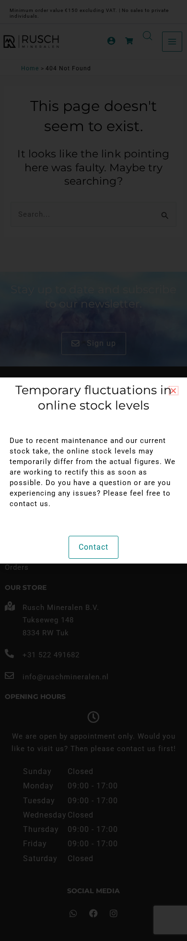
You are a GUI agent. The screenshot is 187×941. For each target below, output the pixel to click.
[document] (93, 470)
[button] (173, 390)
